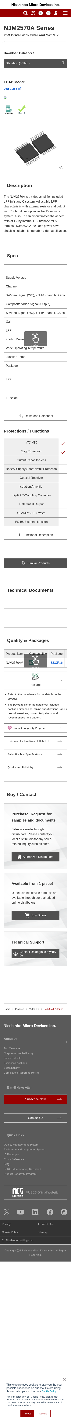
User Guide (10, 88)
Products (19, 1009)
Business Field (12, 1058)
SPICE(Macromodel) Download (22, 1168)
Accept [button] (27, 1413)
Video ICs (34, 1009)
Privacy (6, 1224)
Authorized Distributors (38, 856)
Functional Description (38, 535)
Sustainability (12, 1067)
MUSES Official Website (42, 1192)
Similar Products (38, 563)
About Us (10, 1038)
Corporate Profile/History (18, 1053)
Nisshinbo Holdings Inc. (20, 1240)
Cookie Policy (49, 1391)
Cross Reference (14, 1159)
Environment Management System (24, 1149)
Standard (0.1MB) (18, 63)
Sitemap (43, 1232)
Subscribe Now (35, 1099)
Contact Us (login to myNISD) (38, 953)
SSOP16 (57, 662)
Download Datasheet (39, 416)
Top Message (12, 1048)
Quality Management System (21, 1144)
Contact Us (35, 1117)
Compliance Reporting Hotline (22, 1072)
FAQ (6, 1164)
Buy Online (38, 915)
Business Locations (15, 1062)
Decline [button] (43, 1413)
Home (7, 1009)
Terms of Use (46, 1224)
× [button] (63, 1378)
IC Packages (11, 1154)
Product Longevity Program (20, 1173)
